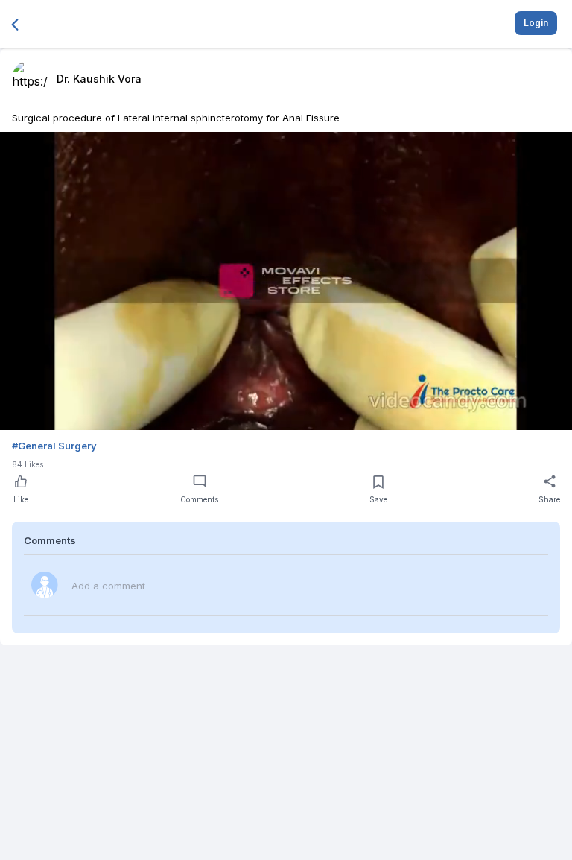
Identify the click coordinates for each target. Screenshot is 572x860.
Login (536, 22)
